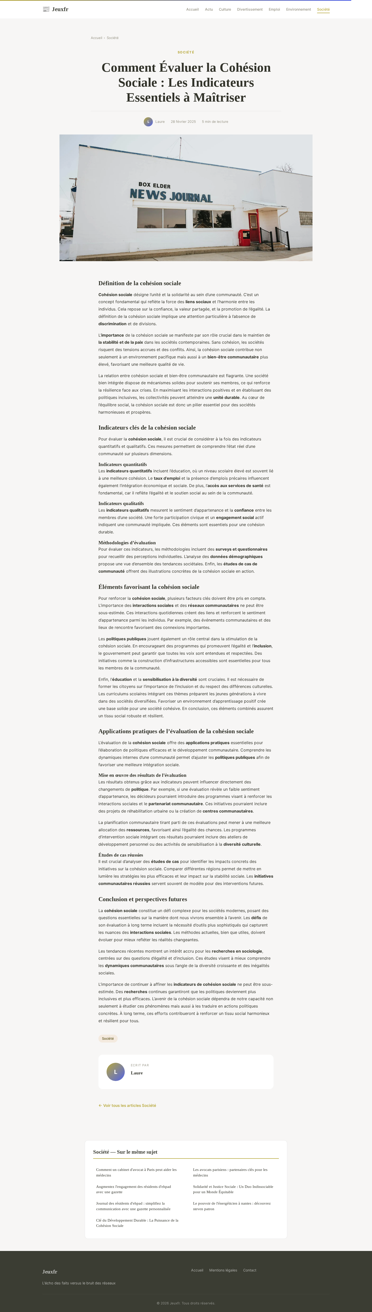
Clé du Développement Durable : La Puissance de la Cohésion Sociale (137, 1223)
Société (323, 9)
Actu (209, 9)
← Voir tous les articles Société (127, 1105)
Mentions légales (223, 1270)
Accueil (192, 9)
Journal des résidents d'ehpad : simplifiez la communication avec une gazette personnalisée (133, 1206)
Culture (225, 9)
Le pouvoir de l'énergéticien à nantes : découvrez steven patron (232, 1206)
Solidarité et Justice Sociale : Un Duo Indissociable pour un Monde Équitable (233, 1189)
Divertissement (250, 9)
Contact (249, 1270)
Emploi (274, 9)
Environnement (298, 9)
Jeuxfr (55, 9)
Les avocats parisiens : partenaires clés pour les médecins (230, 1172)
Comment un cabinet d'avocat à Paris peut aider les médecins (136, 1172)
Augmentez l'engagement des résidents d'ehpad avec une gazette (133, 1189)
